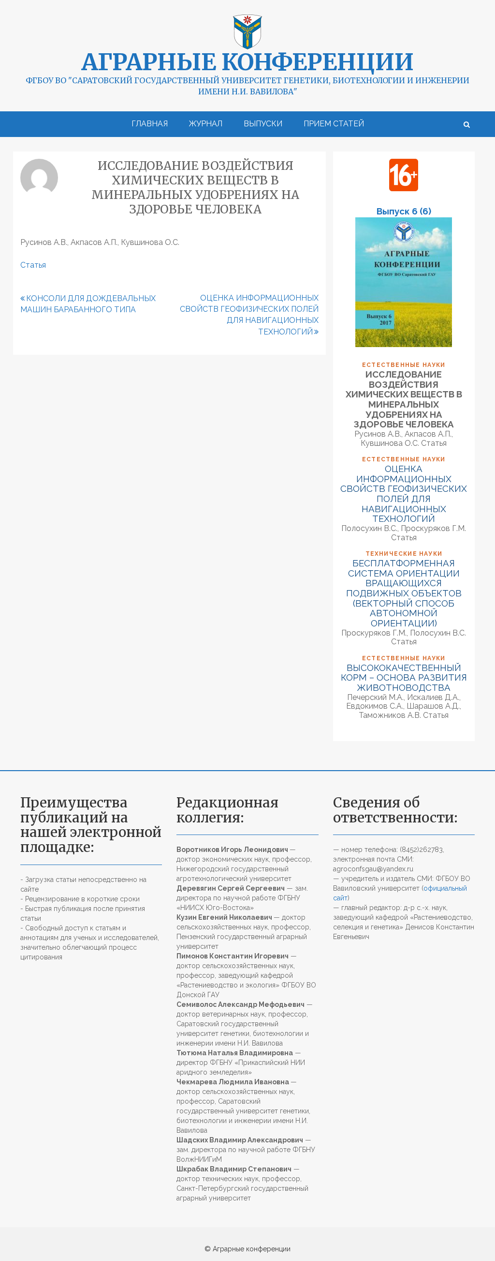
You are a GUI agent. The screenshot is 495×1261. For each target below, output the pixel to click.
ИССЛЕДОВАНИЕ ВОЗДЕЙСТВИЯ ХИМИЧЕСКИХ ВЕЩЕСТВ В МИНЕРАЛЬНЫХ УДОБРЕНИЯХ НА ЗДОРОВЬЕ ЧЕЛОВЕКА (404, 399)
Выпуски (263, 123)
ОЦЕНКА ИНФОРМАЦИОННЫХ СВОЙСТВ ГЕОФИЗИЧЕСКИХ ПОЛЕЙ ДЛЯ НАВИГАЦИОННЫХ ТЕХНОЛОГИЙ (403, 493)
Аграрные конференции (247, 61)
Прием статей (334, 123)
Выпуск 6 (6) (404, 211)
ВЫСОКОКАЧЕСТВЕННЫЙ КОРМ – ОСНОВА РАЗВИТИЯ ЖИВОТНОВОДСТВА (404, 677)
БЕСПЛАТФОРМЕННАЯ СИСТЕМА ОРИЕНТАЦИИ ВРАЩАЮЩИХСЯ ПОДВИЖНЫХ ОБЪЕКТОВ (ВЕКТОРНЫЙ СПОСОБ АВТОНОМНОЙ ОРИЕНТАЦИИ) (404, 593)
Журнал (205, 123)
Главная (149, 123)
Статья (33, 265)
